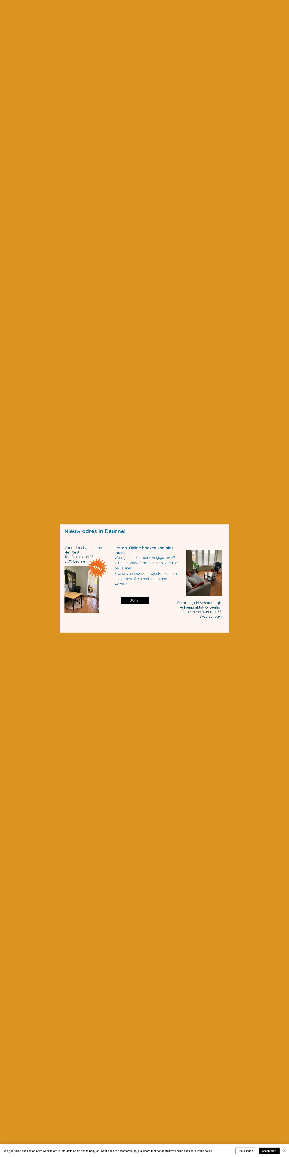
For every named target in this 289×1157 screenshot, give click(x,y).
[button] (135, 600)
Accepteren (269, 1151)
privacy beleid (203, 1151)
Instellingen (246, 1151)
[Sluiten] (284, 1151)
